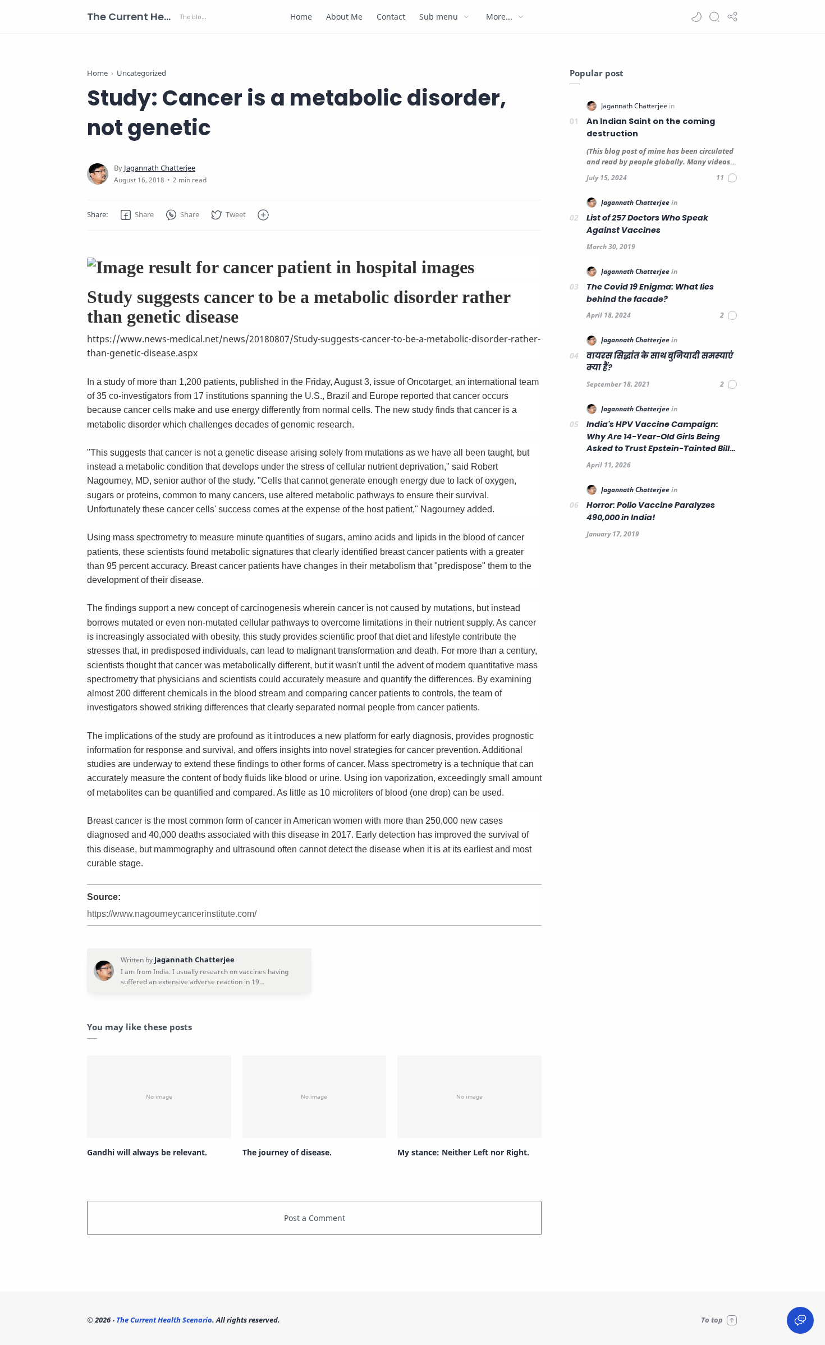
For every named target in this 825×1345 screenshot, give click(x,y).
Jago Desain (356, 1320)
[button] (696, 16)
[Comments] (727, 178)
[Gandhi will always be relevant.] (159, 1096)
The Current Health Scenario (132, 17)
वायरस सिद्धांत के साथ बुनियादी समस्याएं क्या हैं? (659, 362)
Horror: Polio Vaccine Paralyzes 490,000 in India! (650, 511)
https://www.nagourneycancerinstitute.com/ (171, 914)
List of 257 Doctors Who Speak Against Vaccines (647, 224)
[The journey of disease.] (314, 1096)
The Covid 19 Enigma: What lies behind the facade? (650, 293)
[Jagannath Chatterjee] (159, 168)
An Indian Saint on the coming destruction (650, 127)
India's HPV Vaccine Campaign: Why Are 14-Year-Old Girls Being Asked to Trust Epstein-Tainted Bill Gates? (658, 437)
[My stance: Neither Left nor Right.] (469, 1096)
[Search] (714, 16)
